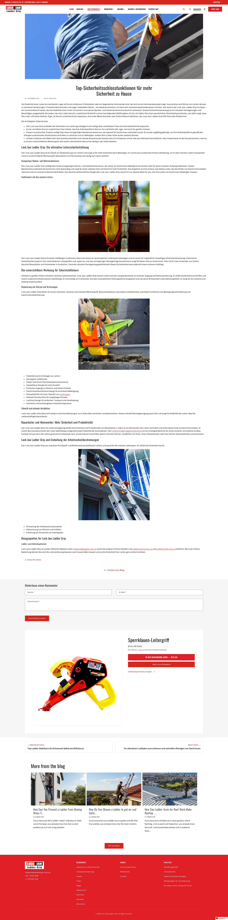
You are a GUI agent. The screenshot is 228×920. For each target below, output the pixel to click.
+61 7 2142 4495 (31, 876)
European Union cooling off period (178, 886)
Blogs (78, 886)
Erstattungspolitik (171, 867)
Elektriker (80, 895)
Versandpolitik (169, 872)
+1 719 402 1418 (31, 879)
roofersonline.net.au (166, 549)
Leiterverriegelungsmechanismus (127, 431)
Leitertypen (65, 394)
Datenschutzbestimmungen (175, 876)
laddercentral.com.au (142, 549)
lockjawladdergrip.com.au (84, 549)
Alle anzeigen (114, 846)
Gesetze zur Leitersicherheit (87, 867)
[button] (81, 9)
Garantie (80, 899)
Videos (79, 876)
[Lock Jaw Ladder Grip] (48, 865)
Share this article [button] (34, 560)
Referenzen (125, 872)
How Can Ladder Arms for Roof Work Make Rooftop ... (168, 811)
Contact (123, 876)
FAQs (78, 881)
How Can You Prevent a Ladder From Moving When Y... (57, 811)
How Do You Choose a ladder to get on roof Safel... (112, 811)
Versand (141, 650)
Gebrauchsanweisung (85, 872)
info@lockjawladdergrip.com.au (37, 872)
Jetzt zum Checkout (161, 664)
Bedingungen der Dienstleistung (177, 881)
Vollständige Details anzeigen (140, 672)
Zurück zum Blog (115, 570)
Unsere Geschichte (128, 867)
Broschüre (80, 904)
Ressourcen (81, 890)
